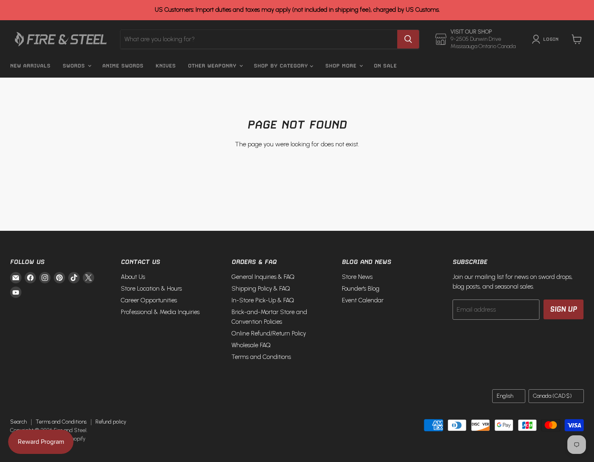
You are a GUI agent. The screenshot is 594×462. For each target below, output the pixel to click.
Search (18, 422)
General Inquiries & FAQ (263, 277)
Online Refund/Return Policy (269, 333)
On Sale (385, 66)
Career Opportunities (149, 300)
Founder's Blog (360, 288)
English (505, 395)
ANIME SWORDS (122, 66)
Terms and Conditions (261, 357)
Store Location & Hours (151, 288)
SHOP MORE (341, 66)
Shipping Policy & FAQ (261, 288)
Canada (552, 395)
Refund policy (110, 422)
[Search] (408, 39)
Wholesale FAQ (251, 345)
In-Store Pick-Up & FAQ (263, 300)
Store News (357, 277)
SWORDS (75, 66)
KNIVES (166, 66)
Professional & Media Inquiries (160, 312)
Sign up (563, 309)
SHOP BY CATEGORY (282, 66)
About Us (133, 277)
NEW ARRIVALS (30, 66)
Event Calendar (362, 300)
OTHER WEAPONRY (213, 66)
